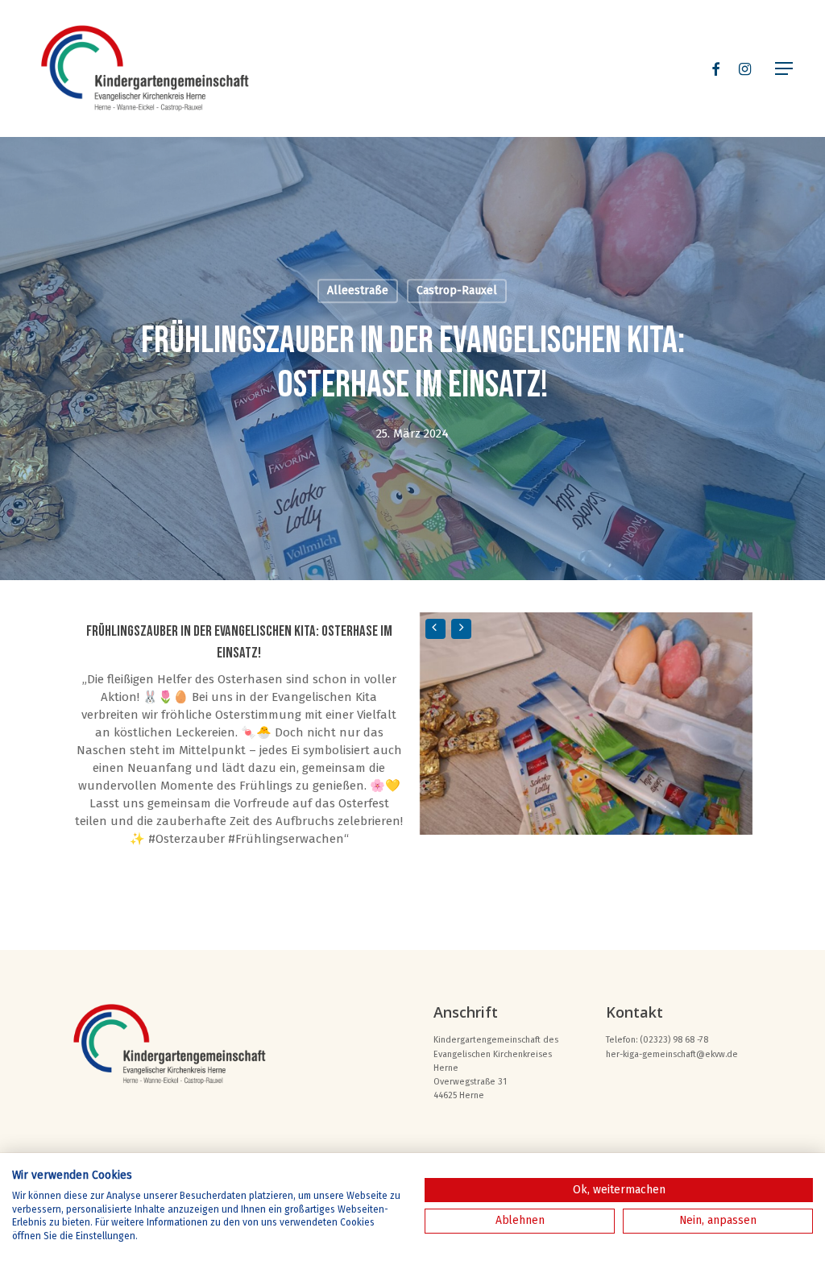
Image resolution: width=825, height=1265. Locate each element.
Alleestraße (357, 290)
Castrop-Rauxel (457, 290)
